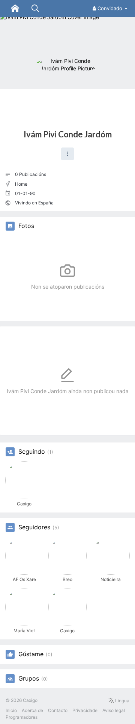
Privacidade (85, 710)
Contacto (58, 710)
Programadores (22, 717)
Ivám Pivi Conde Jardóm (68, 134)
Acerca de (32, 710)
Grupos (28, 678)
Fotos (26, 226)
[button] (67, 153)
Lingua (121, 700)
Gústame (31, 654)
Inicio (11, 710)
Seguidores (34, 527)
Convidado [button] (110, 8)
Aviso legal (113, 710)
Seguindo (31, 451)
